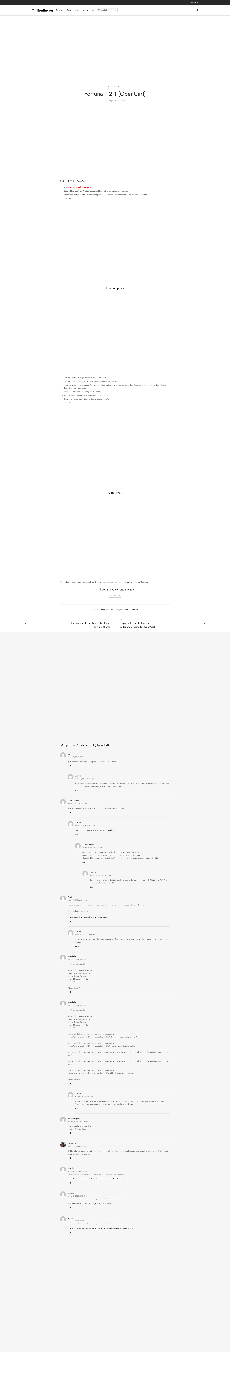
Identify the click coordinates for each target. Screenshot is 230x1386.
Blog (92, 10)
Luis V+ (78, 775)
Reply (69, 766)
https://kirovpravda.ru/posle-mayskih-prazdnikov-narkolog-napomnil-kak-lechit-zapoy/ (101, 1228)
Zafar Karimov (73, 800)
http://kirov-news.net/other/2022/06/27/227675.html (89, 1203)
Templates (60, 10)
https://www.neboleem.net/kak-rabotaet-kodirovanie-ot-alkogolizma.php (96, 1179)
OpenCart (134, 609)
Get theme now (115, 595)
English (103, 10)
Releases (118, 86)
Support (85, 10)
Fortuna (126, 609)
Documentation (73, 10)
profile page (132, 582)
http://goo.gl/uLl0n (106, 830)
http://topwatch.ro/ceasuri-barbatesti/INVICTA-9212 (89, 917)
